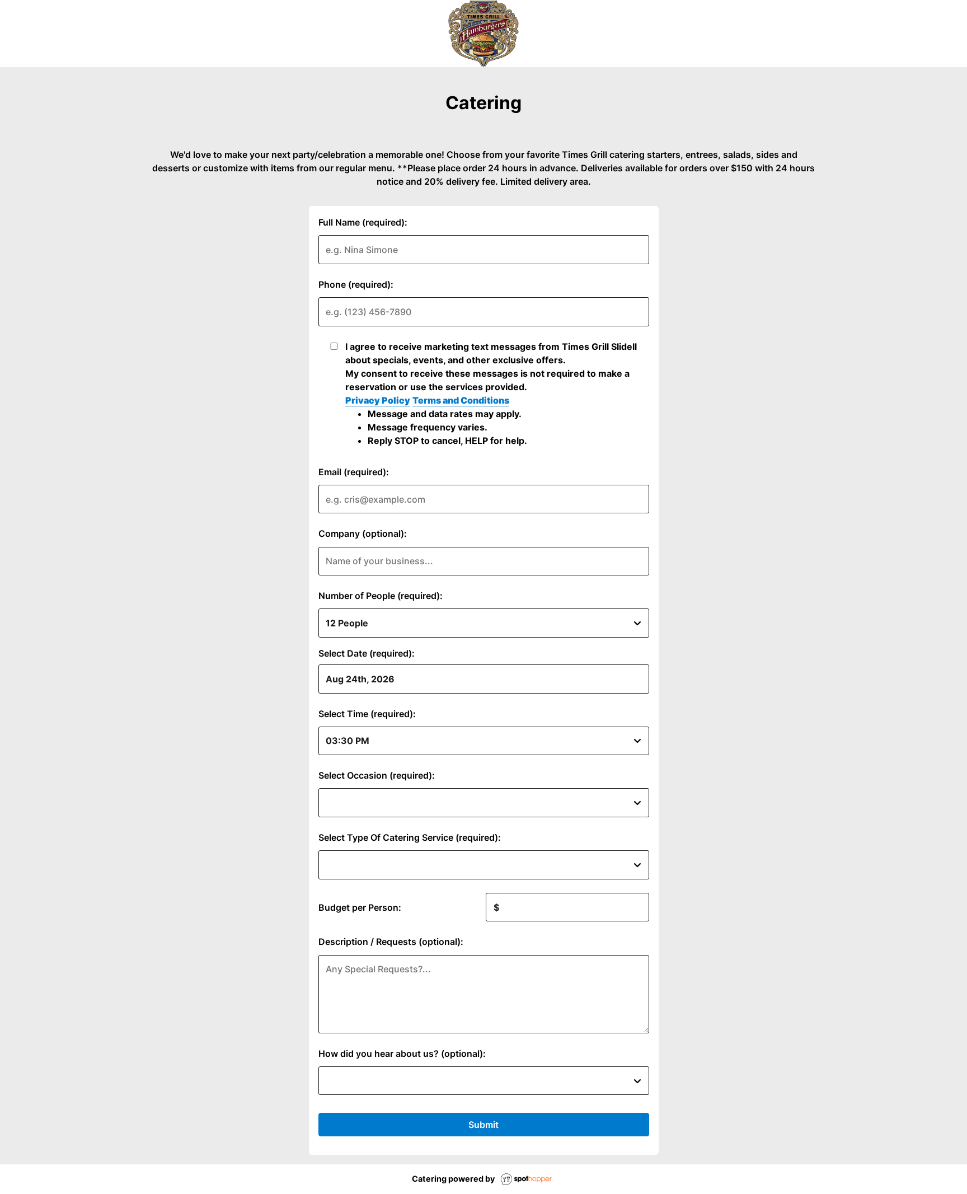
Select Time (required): (367, 713)
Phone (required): (355, 284)
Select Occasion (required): (376, 775)
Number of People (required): (380, 595)
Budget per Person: (359, 907)
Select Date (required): (366, 653)
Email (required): (353, 471)
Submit (483, 1124)
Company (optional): (362, 533)
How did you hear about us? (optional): (402, 1053)
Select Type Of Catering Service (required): (409, 837)
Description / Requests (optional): (390, 941)
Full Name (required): (362, 222)
